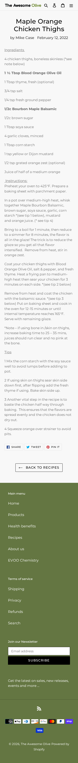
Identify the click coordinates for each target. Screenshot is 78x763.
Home (13, 503)
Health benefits (22, 526)
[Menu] (71, 5)
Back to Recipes (42, 467)
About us (16, 549)
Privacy (14, 600)
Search (14, 623)
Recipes (15, 537)
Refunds (15, 612)
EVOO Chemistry (23, 560)
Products (16, 515)
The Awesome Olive (35, 744)
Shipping (16, 589)
